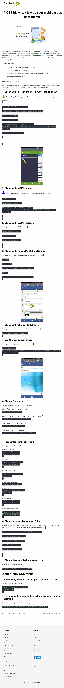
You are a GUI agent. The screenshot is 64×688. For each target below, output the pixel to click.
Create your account (38, 664)
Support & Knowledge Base (10, 665)
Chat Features (7, 642)
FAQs (5, 656)
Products (6, 634)
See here (33, 53)
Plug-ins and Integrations (9, 668)
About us (36, 634)
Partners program (37, 640)
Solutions (6, 637)
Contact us (36, 637)
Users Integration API (8, 670)
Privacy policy (37, 650)
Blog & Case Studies (8, 645)
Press (35, 642)
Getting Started (7, 676)
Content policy (37, 648)
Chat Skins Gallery (8, 653)
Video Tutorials (7, 650)
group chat (57, 58)
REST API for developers (9, 673)
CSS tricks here (16, 81)
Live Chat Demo (7, 648)
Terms (35, 645)
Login (35, 666)
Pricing (5, 640)
